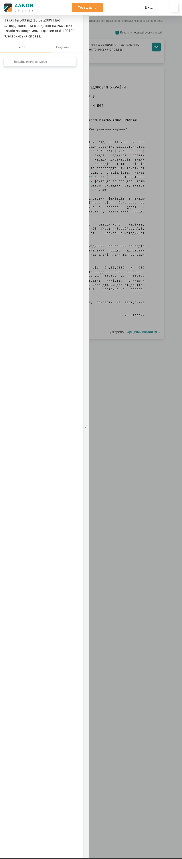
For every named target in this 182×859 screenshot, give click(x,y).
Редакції (62, 47)
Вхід (148, 7)
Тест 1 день (87, 7)
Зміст (21, 47)
